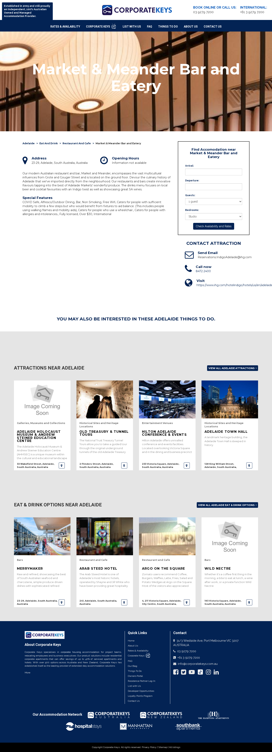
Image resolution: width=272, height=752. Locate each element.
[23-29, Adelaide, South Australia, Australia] (62, 602)
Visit (201, 281)
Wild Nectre (217, 568)
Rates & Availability (65, 26)
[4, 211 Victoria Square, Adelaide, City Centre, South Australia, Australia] (187, 602)
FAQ (149, 26)
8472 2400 (203, 271)
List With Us (132, 26)
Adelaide (29, 143)
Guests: (190, 195)
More (27, 672)
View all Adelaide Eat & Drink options (226, 505)
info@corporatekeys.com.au (198, 664)
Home (131, 640)
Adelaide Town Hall (226, 432)
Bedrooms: (192, 210)
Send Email (208, 253)
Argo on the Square (163, 568)
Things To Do (168, 26)
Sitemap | (163, 747)
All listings (174, 747)
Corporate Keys (98, 26)
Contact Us (213, 26)
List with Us (134, 686)
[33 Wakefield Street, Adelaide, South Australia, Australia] (62, 465)
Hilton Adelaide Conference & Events (164, 433)
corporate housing (71, 652)
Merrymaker (30, 568)
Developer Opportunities (141, 691)
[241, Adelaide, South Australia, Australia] (124, 602)
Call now (203, 267)
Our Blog (132, 666)
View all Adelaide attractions (231, 368)
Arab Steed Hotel (98, 568)
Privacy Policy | (150, 747)
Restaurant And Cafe (77, 143)
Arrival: (189, 165)
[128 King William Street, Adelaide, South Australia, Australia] (249, 465)
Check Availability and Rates (214, 226)
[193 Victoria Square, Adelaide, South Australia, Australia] (249, 602)
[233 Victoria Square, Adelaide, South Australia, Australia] (187, 465)
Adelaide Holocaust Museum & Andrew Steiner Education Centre (39, 436)
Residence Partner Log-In (141, 681)
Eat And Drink (48, 143)
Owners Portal (135, 676)
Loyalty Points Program (140, 696)
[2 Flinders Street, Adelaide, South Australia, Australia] (124, 465)
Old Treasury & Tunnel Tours (104, 433)
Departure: (192, 180)
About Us (191, 26)
